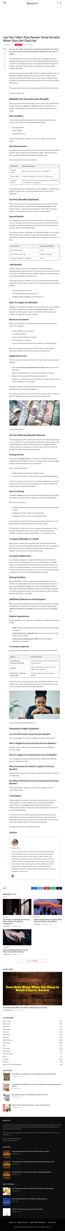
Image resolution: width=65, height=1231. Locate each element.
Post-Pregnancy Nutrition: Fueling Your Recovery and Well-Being (32, 1188)
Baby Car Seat (7, 1029)
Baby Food (6, 1032)
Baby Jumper (6, 1034)
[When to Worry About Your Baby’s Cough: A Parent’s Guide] (6, 1108)
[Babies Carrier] (32, 3)
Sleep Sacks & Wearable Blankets (12, 1064)
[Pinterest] (4, 61)
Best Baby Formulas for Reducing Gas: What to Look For (30, 1095)
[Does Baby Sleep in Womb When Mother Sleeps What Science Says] (6, 1164)
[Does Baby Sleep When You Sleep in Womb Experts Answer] (32, 988)
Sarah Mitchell (8, 1010)
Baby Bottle (6, 1026)
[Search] (60, 3)
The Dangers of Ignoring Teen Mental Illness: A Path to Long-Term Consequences (16, 921)
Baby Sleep (6, 1037)
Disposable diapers (8, 1053)
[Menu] (5, 3)
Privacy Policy (23, 1222)
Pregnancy (6, 1062)
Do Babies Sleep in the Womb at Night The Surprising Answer (31, 1172)
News (4, 1056)
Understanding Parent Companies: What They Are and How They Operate (48, 921)
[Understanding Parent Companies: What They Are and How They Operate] (48, 907)
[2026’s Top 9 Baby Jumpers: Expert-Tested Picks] (6, 1212)
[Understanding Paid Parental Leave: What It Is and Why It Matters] (17, 937)
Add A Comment (32, 961)
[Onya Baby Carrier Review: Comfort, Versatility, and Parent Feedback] (6, 1077)
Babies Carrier (7, 1021)
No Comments (29, 44)
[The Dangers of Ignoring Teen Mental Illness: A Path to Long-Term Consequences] (17, 907)
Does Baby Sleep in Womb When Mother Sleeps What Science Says (33, 1162)
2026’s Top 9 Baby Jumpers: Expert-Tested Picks (27, 1209)
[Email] (12, 876)
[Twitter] (4, 57)
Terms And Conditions (38, 1222)
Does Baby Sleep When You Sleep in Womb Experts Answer (25, 1008)
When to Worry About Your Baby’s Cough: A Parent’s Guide (31, 1105)
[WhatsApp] (4, 69)
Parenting (18, 44)
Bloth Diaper (6, 1048)
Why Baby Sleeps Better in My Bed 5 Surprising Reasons (29, 1199)
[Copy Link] (4, 65)
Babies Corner (7, 1024)
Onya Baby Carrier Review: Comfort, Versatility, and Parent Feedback (34, 1074)
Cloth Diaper (6, 1051)
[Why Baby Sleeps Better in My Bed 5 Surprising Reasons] (6, 1201)
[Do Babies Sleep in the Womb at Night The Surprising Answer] (6, 1175)
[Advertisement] (32, 22)
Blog (4, 1045)
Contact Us (52, 1222)
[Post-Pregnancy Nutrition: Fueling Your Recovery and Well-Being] (6, 1191)
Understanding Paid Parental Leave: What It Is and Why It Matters (15, 951)
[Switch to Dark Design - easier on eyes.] (58, 3)
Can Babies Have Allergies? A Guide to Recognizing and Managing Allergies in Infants (36, 1085)
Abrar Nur (15, 848)
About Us (12, 1222)
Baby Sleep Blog (7, 1040)
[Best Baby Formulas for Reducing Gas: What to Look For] (6, 1097)
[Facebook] (4, 53)
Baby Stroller (6, 1043)
